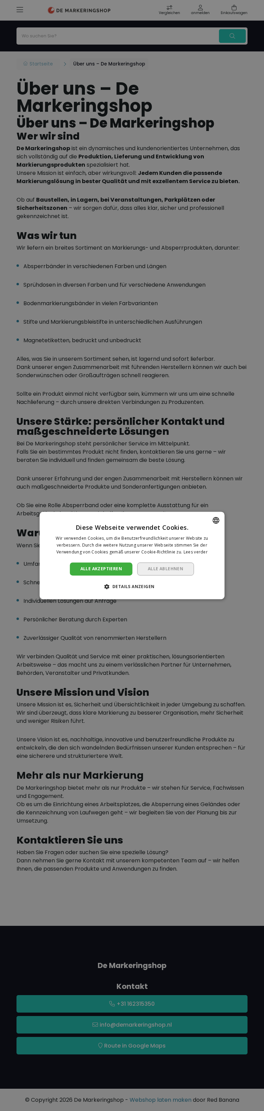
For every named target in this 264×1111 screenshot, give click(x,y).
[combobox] (215, 520)
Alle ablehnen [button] (165, 569)
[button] (132, 587)
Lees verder (196, 552)
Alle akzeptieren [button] (101, 569)
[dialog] (132, 555)
